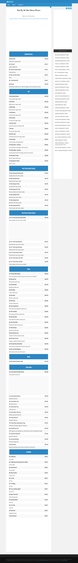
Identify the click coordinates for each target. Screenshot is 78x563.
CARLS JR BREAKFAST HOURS (62, 128)
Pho (36, 18)
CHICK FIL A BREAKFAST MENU (62, 63)
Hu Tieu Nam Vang (21, 18)
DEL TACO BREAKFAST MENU (61, 72)
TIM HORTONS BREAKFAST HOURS (62, 147)
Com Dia (42, 18)
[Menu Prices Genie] (9, 1)
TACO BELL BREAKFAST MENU (62, 116)
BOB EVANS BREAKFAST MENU (62, 55)
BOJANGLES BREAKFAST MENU (62, 57)
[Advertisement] (29, 35)
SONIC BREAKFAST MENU (60, 104)
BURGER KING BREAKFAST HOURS (62, 125)
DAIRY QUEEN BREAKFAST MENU (62, 69)
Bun (39, 18)
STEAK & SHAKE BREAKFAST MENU (63, 110)
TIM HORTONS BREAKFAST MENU (62, 119)
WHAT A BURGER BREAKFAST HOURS (63, 150)
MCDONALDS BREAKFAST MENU (62, 99)
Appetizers (11, 18)
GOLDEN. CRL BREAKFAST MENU (62, 81)
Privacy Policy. (64, 560)
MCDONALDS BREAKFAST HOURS (62, 134)
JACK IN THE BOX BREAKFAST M (62, 96)
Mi (15, 18)
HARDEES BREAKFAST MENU (61, 84)
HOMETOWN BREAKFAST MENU (62, 90)
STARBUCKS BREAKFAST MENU (62, 107)
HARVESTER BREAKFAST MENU (62, 87)
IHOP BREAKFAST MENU (60, 93)
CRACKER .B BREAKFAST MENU (62, 66)
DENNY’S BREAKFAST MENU (61, 75)
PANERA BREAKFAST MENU (61, 101)
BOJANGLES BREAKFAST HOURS (62, 122)
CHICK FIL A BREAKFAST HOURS (62, 131)
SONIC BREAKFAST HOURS (61, 140)
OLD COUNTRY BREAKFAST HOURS (63, 137)
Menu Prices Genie (44, 560)
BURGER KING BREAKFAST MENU (62, 60)
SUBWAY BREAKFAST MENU (61, 113)
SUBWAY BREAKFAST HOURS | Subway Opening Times (62, 143)
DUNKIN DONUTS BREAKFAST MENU (63, 78)
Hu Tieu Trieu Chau (30, 18)
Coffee (46, 18)
